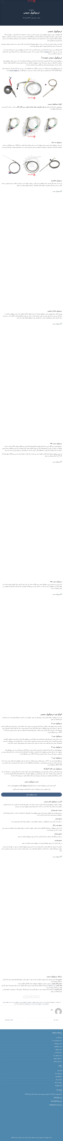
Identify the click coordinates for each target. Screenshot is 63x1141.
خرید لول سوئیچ (58, 1058)
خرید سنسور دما (58, 1055)
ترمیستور (47, 51)
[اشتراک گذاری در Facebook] (35, 997)
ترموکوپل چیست (23, 1002)
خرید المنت (59, 1037)
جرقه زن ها (59, 1079)
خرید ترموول (58, 1049)
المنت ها (60, 1070)
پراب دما (56, 1019)
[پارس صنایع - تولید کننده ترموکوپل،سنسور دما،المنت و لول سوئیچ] (31, 1)
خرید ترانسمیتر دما (57, 1040)
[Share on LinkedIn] (24, 997)
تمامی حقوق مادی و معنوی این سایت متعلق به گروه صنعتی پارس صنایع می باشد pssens (31, 1137)
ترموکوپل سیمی (15, 1002)
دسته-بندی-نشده (58, 1061)
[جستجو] (2, 1)
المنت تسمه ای (9, 1019)
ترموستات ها (58, 1073)
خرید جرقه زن (58, 1052)
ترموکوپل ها (31, 10)
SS (23, 17)
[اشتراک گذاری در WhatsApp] (38, 997)
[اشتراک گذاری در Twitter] (33, 997)
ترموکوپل (50, 985)
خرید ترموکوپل (8, 1002)
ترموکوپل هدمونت (14, 70)
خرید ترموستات (58, 1043)
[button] (61, 2)
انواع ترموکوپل (35, 1002)
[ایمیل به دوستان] (30, 997)
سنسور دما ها (58, 1082)
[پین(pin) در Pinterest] (27, 997)
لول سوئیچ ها (58, 1085)
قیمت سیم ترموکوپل (29, 1003)
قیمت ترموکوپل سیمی (39, 1003)
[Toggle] (2, 1037)
